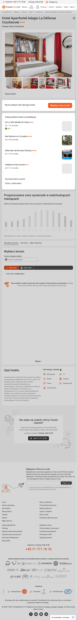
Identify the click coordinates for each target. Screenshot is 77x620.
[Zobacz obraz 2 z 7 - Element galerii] (30, 83)
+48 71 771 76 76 (38, 549)
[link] (32, 7)
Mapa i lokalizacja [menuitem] (36, 243)
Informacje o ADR (46, 534)
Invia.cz (48, 607)
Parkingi (5, 528)
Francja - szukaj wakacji (13, 183)
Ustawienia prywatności (48, 531)
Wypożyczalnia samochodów (12, 531)
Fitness (49, 383)
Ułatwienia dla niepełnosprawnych (68, 383)
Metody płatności (46, 508)
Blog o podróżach (46, 502)
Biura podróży (7, 511)
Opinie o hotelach (46, 511)
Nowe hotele (44, 515)
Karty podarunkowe (8, 525)
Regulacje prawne (46, 538)
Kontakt (4, 515)
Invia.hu (60, 607)
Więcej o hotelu (10, 94)
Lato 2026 (37, 7)
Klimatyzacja (51, 374)
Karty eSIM (6, 541)
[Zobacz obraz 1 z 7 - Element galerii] (14, 83)
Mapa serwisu (7, 521)
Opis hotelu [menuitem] (24, 243)
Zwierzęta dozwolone (52, 388)
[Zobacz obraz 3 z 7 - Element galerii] (47, 83)
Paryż (31, 12)
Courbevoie (39, 12)
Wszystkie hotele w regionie (15, 179)
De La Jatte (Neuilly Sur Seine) (17, 122)
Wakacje (17, 12)
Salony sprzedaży (8, 505)
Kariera (4, 518)
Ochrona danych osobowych (49, 528)
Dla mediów (6, 508)
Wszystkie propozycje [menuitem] (11, 243)
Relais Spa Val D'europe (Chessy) (18, 150)
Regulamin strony (46, 525)
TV (64, 374)
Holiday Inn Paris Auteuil (15, 165)
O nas (4, 502)
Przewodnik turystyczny (48, 505)
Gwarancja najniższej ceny (49, 518)
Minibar (49, 379)
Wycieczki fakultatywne (10, 538)
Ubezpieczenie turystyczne (11, 534)
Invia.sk (54, 607)
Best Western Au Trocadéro (16, 136)
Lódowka (66, 379)
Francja (24, 12)
